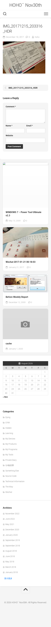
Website (9, 135)
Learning (9, 433)
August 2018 (11, 551)
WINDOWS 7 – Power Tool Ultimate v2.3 (23, 214)
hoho (37, 37)
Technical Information (15, 481)
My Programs (11, 449)
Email (29, 126)
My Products (11, 444)
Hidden (8, 428)
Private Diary (11, 460)
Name (9, 126)
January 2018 (11, 572)
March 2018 (10, 567)
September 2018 (12, 546)
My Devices (10, 439)
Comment (11, 106)
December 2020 (12, 529)
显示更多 (8, 578)
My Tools (9, 454)
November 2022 (12, 513)
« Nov (5, 397)
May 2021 (9, 524)
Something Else (12, 471)
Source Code (10, 476)
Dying (7, 417)
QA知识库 (9, 465)
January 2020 (11, 535)
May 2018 (9, 561)
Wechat (8, 492)
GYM (7, 422)
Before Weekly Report (17, 297)
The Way (9, 487)
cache (9, 343)
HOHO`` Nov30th (25, 5)
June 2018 (10, 556)
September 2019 (12, 540)
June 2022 (10, 519)
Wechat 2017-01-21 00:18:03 (20, 262)
